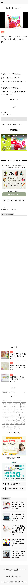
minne (14, 400)
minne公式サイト (14, 194)
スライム (11, 409)
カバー (4, 209)
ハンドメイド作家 (19, 412)
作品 (14, 420)
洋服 (15, 426)
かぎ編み (9, 403)
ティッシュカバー (19, 409)
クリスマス (16, 406)
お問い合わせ (6, 569)
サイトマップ (14, 569)
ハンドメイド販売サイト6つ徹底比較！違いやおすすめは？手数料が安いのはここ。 (18, 530)
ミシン (7, 209)
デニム (4, 412)
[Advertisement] (14, 58)
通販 (15, 429)
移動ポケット (6, 429)
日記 (21, 423)
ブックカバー (15, 414)
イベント (23, 403)
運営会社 (16, 570)
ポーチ (13, 417)
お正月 (4, 403)
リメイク (5, 420)
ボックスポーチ (6, 417)
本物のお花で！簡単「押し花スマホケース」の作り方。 (18, 367)
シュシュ (23, 406)
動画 (4, 207)
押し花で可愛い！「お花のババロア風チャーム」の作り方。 (18, 356)
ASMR (4, 400)
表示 (16, 99)
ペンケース (22, 414)
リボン (22, 417)
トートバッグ (10, 412)
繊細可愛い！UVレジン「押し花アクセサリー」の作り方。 (18, 379)
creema (9, 400)
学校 (7, 423)
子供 (4, 423)
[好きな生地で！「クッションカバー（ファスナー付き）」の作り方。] (19, 200)
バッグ (4, 414)
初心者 (18, 420)
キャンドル (10, 406)
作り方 (11, 209)
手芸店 (16, 423)
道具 (19, 429)
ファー (8, 414)
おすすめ (19, 400)
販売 (11, 429)
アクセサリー (16, 403)
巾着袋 (11, 423)
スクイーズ (5, 409)
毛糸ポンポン (9, 426)
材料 (4, 426)
